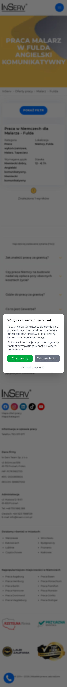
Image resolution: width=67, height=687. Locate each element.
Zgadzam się (20, 358)
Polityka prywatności (34, 367)
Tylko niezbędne (47, 358)
